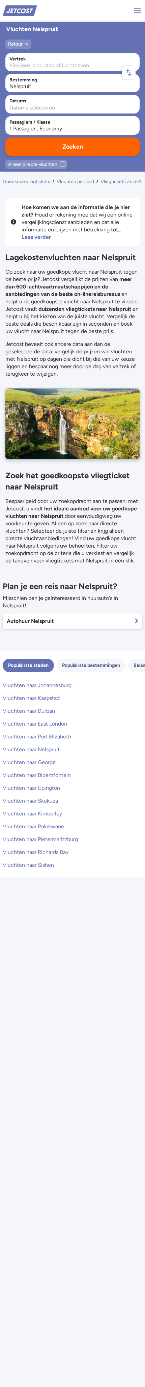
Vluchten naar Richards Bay (35, 852)
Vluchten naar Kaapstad (31, 698)
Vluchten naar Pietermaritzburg (40, 839)
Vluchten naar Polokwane (33, 826)
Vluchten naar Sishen (28, 865)
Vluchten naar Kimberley (32, 813)
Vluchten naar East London (35, 724)
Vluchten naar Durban (29, 711)
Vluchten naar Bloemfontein (37, 775)
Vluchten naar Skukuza (30, 801)
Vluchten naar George (29, 762)
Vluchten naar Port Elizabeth (37, 736)
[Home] (20, 10)
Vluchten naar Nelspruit (31, 749)
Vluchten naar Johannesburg (37, 685)
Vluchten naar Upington (31, 788)
